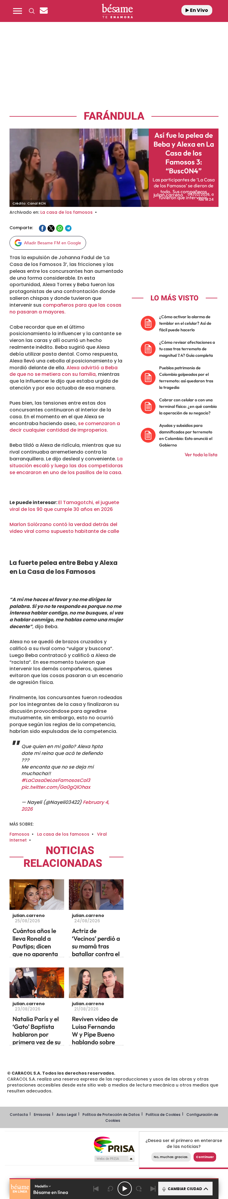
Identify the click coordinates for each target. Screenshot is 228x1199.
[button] (17, 11)
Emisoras (42, 1114)
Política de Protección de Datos (111, 1114)
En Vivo (198, 10)
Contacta (19, 1114)
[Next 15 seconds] (139, 1188)
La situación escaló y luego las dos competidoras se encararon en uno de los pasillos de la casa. (66, 465)
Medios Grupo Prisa (114, 1158)
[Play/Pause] (125, 1188)
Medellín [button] (42, 1186)
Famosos (19, 834)
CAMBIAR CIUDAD (184, 1188)
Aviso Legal (66, 1114)
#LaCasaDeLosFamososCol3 (55, 780)
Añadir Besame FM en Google (52, 242)
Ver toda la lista (201, 454)
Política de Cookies (163, 1114)
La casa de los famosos (66, 212)
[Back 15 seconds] (110, 1188)
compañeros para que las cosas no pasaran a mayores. (65, 308)
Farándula (114, 116)
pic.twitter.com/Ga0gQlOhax (55, 787)
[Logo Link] (117, 11)
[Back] (96, 1188)
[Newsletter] (44, 11)
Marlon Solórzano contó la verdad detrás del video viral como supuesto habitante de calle (64, 528)
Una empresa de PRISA (114, 1144)
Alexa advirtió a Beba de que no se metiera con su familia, (64, 371)
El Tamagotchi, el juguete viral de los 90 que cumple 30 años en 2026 (64, 506)
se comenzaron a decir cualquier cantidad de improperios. (65, 427)
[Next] (153, 1188)
